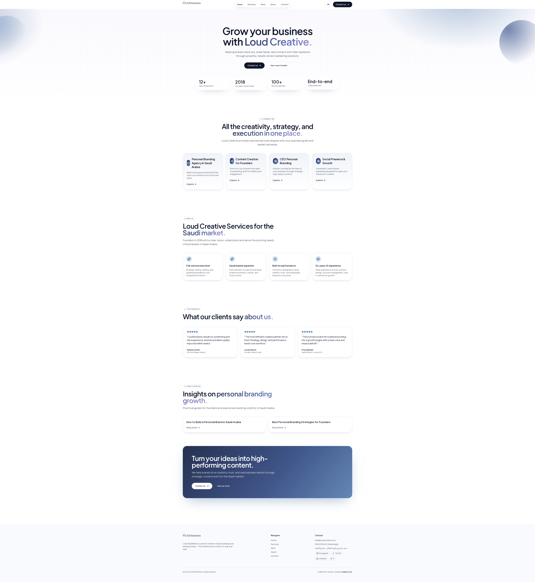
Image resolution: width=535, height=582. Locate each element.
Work (263, 4)
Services (252, 4)
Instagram (323, 553)
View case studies (278, 65)
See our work (223, 486)
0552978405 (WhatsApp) (326, 544)
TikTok (338, 553)
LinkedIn (322, 558)
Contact (285, 4)
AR (328, 4)
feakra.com (347, 572)
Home (240, 4)
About (273, 4)
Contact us (341, 4)
